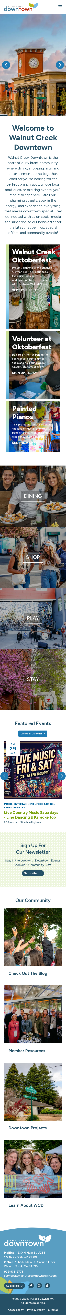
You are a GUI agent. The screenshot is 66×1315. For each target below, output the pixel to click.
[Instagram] (39, 1285)
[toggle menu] (60, 7)
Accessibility (16, 1309)
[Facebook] (31, 1285)
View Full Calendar (31, 733)
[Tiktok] (47, 1285)
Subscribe (31, 873)
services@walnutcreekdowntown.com (30, 1275)
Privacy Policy (36, 1309)
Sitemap (53, 1309)
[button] (6, 65)
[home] (21, 7)
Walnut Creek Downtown (37, 1298)
